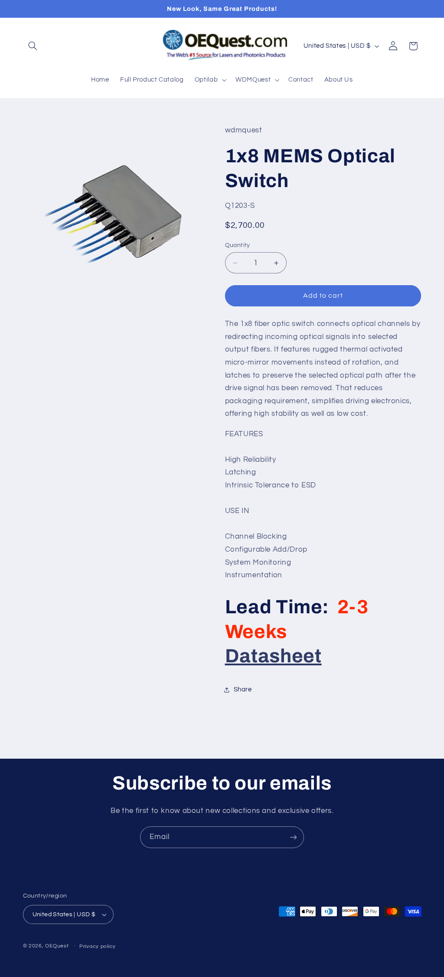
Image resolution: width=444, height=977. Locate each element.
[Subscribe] (294, 837)
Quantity (237, 245)
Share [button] (243, 689)
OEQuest (57, 946)
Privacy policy (97, 946)
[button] (33, 46)
